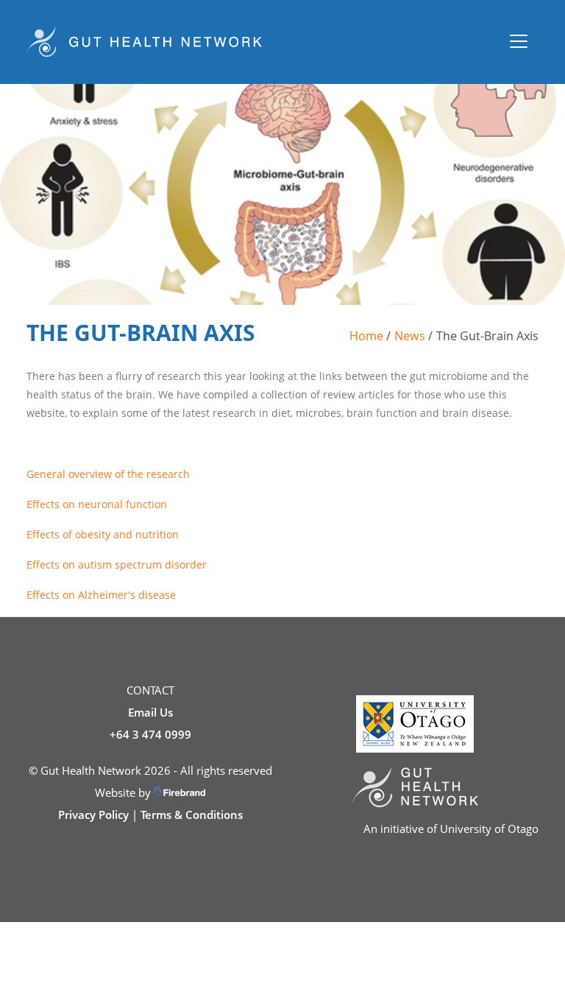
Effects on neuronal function (96, 504)
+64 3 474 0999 (150, 734)
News (409, 336)
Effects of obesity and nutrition (102, 534)
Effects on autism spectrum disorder (116, 564)
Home (366, 336)
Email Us (150, 712)
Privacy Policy (93, 814)
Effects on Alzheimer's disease (101, 595)
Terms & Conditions (192, 814)
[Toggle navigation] (519, 41)
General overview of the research (108, 474)
